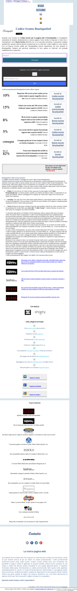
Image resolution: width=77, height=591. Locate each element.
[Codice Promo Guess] (28, 414)
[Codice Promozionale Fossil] (28, 433)
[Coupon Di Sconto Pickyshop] (28, 481)
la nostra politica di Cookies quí (44, 589)
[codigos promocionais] (41, 23)
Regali (41, 367)
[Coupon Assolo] (28, 452)
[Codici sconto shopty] (40, 315)
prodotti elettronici (43, 356)
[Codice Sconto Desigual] (28, 500)
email (28, 543)
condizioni (64, 587)
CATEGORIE (41, 10)
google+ (41, 543)
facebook (32, 543)
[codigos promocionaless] (41, 18)
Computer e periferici (33, 350)
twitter (37, 543)
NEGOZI (41, 6)
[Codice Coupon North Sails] (28, 442)
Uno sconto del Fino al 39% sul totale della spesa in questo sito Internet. (42, 271)
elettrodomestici (38, 362)
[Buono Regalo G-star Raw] (28, 462)
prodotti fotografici (39, 339)
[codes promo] (41, 14)
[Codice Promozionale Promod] (28, 520)
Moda (43, 345)
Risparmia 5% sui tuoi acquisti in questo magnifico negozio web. (40, 297)
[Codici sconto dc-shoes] (28, 315)
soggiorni (40, 334)
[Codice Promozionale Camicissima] (28, 491)
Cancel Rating (46, 170)
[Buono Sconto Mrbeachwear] (28, 510)
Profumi (46, 367)
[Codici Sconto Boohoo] (28, 472)
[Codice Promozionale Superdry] (28, 423)
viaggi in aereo (31, 328)
